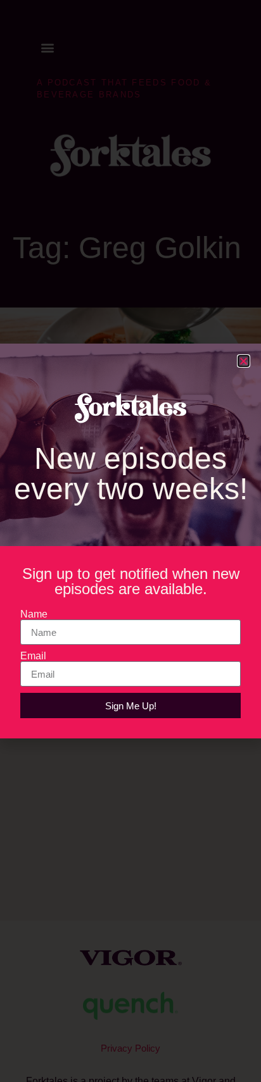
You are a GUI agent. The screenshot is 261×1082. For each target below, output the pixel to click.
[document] (130, 541)
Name (34, 614)
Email (33, 656)
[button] (243, 361)
